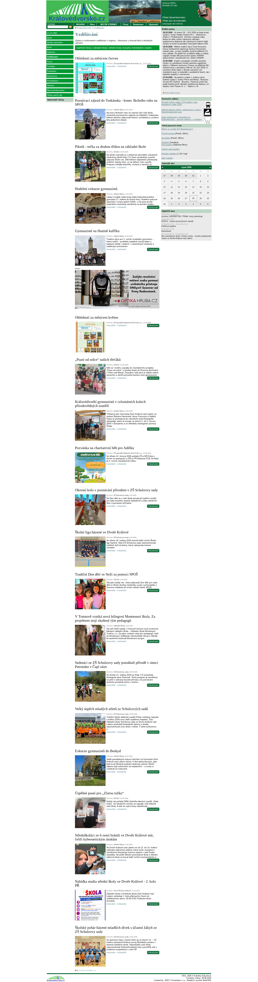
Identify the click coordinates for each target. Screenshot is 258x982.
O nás (174, 5)
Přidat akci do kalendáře (174, 20)
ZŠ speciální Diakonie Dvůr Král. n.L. (128, 63)
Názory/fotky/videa (55, 90)
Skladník (165, 142)
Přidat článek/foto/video (173, 17)
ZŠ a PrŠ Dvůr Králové (122, 891)
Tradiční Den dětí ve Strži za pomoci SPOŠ (106, 574)
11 (92, 970)
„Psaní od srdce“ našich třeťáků (98, 360)
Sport (49, 37)
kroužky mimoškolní (133, 47)
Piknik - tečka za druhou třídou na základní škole (110, 147)
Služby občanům (55, 42)
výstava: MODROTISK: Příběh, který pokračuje (182, 216)
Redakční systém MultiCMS (199, 980)
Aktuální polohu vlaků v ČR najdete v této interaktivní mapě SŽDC (179, 103)
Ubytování (153, 24)
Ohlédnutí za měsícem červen (96, 58)
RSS (184, 976)
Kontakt (166, 5)
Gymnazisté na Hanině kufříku (97, 231)
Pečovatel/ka (167, 145)
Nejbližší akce (168, 211)
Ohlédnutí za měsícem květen (96, 317)
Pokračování (153, 66)
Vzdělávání (52, 57)
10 (90, 970)
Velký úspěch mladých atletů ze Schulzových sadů (111, 709)
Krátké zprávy (168, 29)
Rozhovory (52, 76)
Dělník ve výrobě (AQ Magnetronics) (177, 129)
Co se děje (52, 33)
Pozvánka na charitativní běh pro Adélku (104, 448)
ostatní (148, 47)
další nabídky (167, 158)
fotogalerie (142, 21)
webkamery (154, 21)
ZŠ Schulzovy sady (121, 495)
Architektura (52, 81)
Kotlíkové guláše (168, 226)
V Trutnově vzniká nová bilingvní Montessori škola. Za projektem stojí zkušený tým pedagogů (115, 618)
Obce (92, 24)
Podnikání (51, 71)
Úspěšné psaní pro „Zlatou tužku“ (99, 793)
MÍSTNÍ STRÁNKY (108, 24)
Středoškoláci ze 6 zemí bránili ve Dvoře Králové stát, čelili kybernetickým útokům (114, 837)
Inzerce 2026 (168, 3)
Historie (50, 85)
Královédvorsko (84, 28)
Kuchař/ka (165, 138)
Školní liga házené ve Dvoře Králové (102, 532)
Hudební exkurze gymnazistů (96, 189)
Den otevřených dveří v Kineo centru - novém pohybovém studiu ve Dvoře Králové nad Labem (186, 237)
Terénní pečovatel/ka (170, 149)
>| (95, 970)
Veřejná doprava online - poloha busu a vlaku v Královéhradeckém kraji (181, 111)
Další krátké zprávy (172, 93)
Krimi (49, 47)
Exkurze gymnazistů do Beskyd (98, 751)
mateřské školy (83, 47)
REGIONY (80, 24)
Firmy (49, 61)
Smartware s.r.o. (178, 980)
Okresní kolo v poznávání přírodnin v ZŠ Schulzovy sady (116, 490)
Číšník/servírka (168, 133)
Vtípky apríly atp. (55, 95)
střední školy (115, 47)
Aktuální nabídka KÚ (170, 154)
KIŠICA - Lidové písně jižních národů (177, 221)
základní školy (100, 47)
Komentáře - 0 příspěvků (116, 66)
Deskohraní (166, 231)
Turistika (51, 66)
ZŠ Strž (116, 152)
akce (133, 21)
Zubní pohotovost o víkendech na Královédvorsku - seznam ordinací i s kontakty (181, 118)
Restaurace (138, 24)
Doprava (51, 52)
